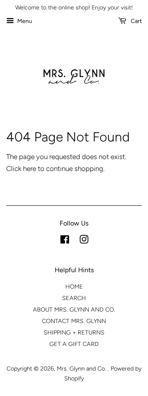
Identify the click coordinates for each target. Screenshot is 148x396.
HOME (74, 286)
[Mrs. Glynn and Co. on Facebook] (64, 241)
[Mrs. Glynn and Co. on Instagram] (83, 241)
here (29, 168)
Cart (136, 21)
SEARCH (74, 298)
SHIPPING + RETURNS (74, 332)
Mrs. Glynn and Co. (82, 368)
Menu (24, 21)
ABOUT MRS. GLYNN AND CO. (74, 309)
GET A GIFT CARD (74, 344)
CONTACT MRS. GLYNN (74, 321)
